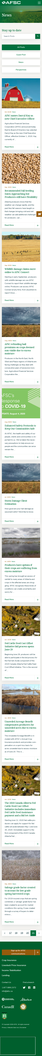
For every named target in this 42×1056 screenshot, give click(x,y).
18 (16, 933)
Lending (6, 976)
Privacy (4, 1027)
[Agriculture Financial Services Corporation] (11, 2)
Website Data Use (13, 1027)
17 (10, 933)
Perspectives (21, 70)
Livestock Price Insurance (14, 965)
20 (27, 933)
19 (22, 933)
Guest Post (21, 55)
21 (33, 933)
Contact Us (6, 982)
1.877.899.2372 (9, 988)
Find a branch (28, 982)
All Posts (21, 47)
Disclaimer (23, 1027)
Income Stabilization (11, 970)
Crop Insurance (9, 960)
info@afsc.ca (7, 991)
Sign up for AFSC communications (18, 952)
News (21, 62)
